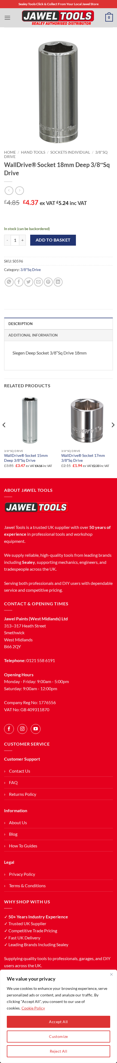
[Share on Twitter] (28, 282)
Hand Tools (33, 152)
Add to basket (53, 239)
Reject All (58, 1051)
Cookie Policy (33, 1008)
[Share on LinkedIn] (58, 282)
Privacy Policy (22, 874)
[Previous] (4, 436)
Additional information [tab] (33, 335)
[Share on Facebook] (18, 282)
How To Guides (23, 845)
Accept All (58, 1021)
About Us (18, 822)
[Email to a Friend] (38, 282)
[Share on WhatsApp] (9, 282)
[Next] (112, 436)
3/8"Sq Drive (30, 269)
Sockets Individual (70, 152)
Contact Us (19, 770)
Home (10, 152)
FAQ (13, 782)
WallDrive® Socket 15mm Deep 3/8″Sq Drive (26, 458)
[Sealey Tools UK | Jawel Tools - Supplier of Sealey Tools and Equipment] (58, 17)
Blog (13, 833)
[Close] (111, 974)
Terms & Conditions (27, 885)
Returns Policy (22, 794)
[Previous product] (19, 190)
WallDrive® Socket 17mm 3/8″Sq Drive (83, 458)
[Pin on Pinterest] (48, 282)
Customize (58, 1036)
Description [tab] (20, 323)
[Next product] (9, 190)
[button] (7, 17)
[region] (58, 1016)
